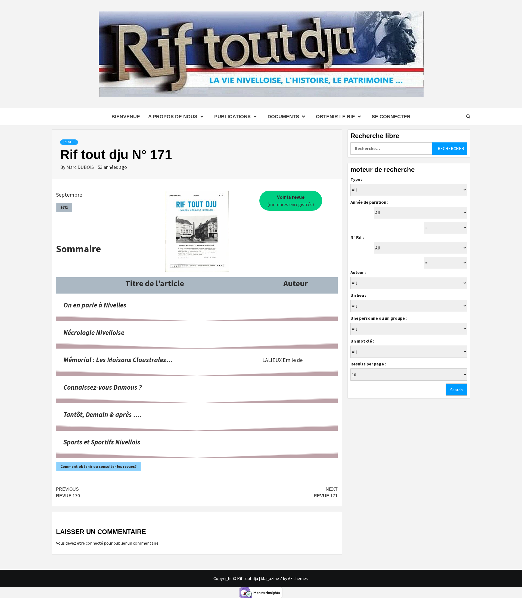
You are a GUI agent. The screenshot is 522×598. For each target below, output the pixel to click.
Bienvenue (125, 116)
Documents (283, 116)
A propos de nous (172, 116)
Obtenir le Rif (335, 116)
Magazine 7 (271, 578)
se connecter (391, 116)
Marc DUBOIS (80, 167)
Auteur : (358, 272)
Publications (232, 116)
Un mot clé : (362, 341)
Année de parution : (369, 202)
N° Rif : (357, 237)
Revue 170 (68, 492)
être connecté (90, 543)
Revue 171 (326, 492)
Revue (69, 142)
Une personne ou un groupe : (378, 318)
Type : (356, 179)
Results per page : (368, 364)
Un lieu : (358, 295)
